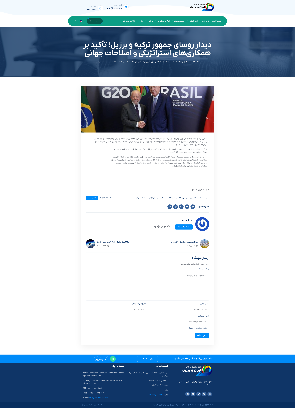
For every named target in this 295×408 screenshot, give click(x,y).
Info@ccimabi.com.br (98, 397)
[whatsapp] (162, 226)
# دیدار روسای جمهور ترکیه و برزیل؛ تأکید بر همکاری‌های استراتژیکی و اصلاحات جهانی (166, 198)
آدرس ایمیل (204, 303)
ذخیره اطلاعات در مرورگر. (197, 328)
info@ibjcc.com (114, 8)
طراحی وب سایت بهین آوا (92, 405)
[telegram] (158, 226)
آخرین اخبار (170, 61)
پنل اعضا (149, 359)
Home (196, 61)
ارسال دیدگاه (204, 269)
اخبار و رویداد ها (182, 61)
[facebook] (192, 206)
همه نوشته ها (184, 227)
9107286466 (91, 9)
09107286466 (102, 360)
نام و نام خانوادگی (139, 303)
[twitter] (187, 206)
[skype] (169, 206)
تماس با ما (96, 21)
